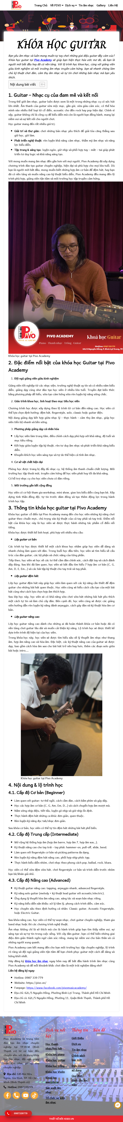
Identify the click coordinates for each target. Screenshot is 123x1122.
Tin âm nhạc (86, 5)
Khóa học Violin (55, 1071)
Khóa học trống (55, 1065)
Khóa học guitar (55, 1060)
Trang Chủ (40, 5)
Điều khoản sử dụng (79, 1068)
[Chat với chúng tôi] (118, 1105)
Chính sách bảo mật (78, 1057)
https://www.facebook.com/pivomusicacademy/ (57, 987)
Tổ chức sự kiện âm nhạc (55, 1100)
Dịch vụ (69, 5)
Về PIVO (55, 5)
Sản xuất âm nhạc (53, 1090)
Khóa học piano (55, 1054)
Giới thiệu (78, 1038)
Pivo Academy (43, 59)
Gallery (101, 5)
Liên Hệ (113, 5)
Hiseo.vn (69, 1119)
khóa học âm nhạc (36, 961)
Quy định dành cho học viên (80, 1080)
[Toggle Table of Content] (40, 84)
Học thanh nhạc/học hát (54, 1046)
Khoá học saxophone (52, 1080)
